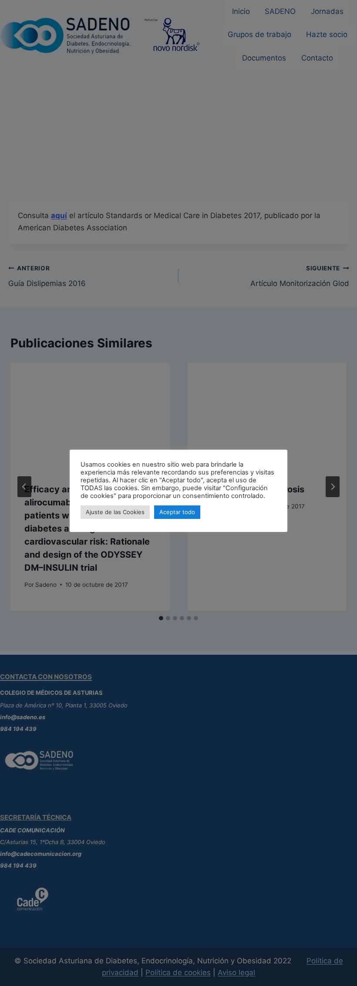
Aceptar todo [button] (177, 511)
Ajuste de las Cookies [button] (115, 511)
